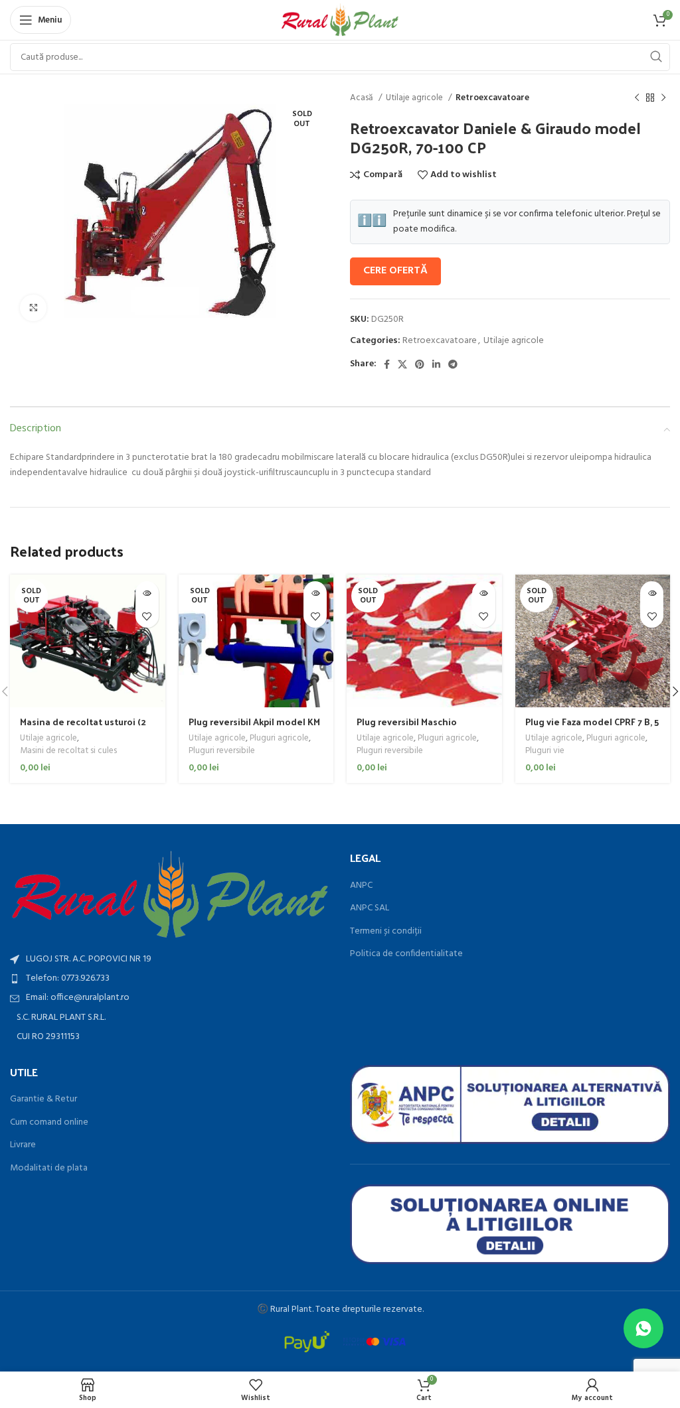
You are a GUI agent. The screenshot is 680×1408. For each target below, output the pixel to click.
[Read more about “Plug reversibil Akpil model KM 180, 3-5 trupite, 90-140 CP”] (315, 592)
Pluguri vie (544, 751)
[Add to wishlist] (147, 616)
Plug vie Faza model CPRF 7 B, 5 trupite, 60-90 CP (592, 728)
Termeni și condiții (386, 931)
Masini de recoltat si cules (68, 751)
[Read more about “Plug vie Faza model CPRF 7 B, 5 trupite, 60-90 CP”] (651, 592)
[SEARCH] (656, 57)
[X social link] (402, 364)
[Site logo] (340, 20)
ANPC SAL (369, 908)
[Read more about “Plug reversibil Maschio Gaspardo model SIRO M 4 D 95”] (483, 592)
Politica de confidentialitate (406, 954)
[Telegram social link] (453, 364)
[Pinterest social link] (419, 364)
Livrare (23, 1145)
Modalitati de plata (49, 1168)
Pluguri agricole (279, 739)
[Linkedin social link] (436, 364)
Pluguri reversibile (222, 751)
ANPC (361, 885)
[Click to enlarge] (33, 308)
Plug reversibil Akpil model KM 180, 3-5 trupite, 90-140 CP (254, 728)
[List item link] (170, 978)
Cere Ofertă (395, 270)
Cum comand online (49, 1122)
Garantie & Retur (43, 1099)
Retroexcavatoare (492, 98)
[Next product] (663, 98)
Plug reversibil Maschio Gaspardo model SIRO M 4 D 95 (424, 728)
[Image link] (170, 894)
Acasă (362, 98)
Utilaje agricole (415, 98)
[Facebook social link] (387, 364)
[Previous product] (636, 98)
